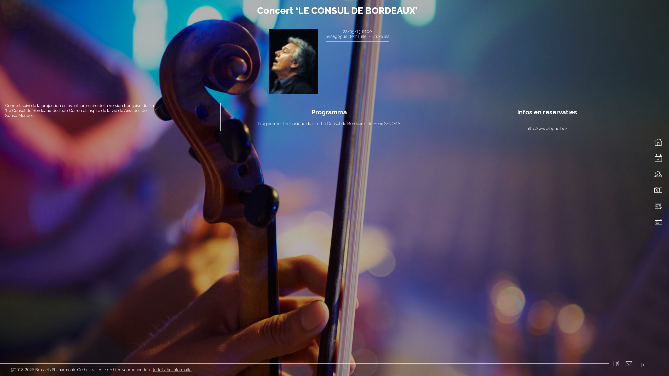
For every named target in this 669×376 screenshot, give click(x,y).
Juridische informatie (172, 370)
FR (641, 364)
